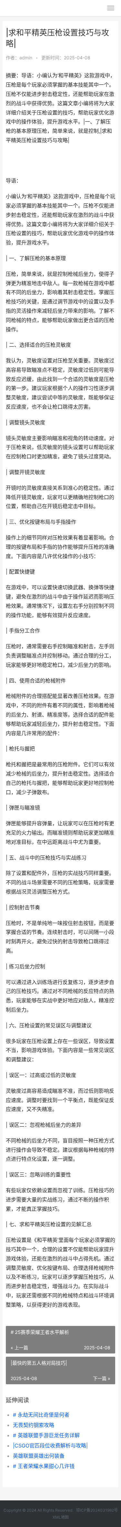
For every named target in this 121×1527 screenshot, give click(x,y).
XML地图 (61, 1517)
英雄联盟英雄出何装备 (39, 1456)
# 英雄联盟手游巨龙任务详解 (46, 1435)
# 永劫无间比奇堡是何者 (41, 1415)
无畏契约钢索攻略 (33, 1425)
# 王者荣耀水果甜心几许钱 (44, 1466)
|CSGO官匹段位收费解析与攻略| (50, 1445)
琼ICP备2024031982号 (97, 1510)
